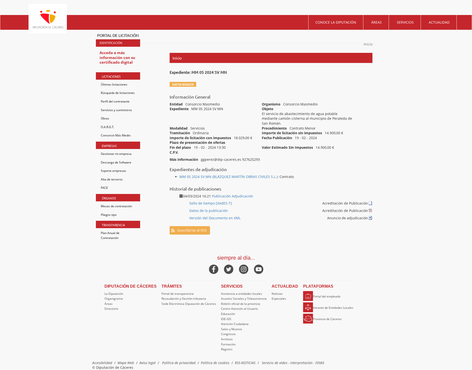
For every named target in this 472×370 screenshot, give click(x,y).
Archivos (227, 339)
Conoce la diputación (335, 22)
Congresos (228, 334)
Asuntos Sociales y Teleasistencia (244, 298)
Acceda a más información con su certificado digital (117, 57)
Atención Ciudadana (235, 324)
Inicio (368, 44)
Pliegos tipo (109, 215)
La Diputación (113, 294)
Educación (228, 314)
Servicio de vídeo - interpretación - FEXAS (293, 362)
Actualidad (439, 22)
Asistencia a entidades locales (241, 294)
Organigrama (113, 298)
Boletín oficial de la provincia (240, 304)
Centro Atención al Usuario (239, 309)
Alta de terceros (112, 179)
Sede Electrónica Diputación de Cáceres (189, 304)
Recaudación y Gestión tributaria (184, 298)
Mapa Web (126, 362)
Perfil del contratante (115, 101)
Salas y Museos (231, 329)
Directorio (111, 309)
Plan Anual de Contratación (110, 235)
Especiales (279, 298)
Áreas (376, 22)
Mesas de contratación (116, 206)
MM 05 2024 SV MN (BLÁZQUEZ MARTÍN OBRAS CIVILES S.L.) (228, 176)
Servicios (405, 22)
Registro (226, 349)
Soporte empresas (113, 171)
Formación (228, 344)
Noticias (277, 294)
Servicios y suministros (116, 110)
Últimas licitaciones (114, 84)
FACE (104, 188)
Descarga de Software (116, 162)
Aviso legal (147, 362)
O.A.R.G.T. (107, 127)
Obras (105, 118)
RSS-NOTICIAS (245, 362)
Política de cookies (215, 362)
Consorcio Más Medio (116, 135)
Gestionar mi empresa (116, 154)
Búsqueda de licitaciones (118, 93)
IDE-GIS (226, 319)
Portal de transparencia (178, 294)
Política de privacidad (178, 362)
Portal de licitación (118, 35)
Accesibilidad (102, 362)
